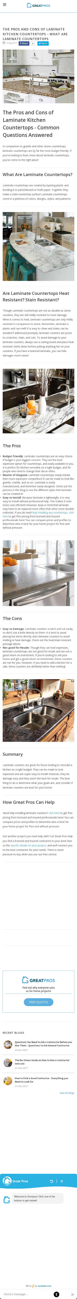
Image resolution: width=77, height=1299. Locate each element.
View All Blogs (67, 1092)
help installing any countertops (50, 512)
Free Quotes (38, 1002)
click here (54, 813)
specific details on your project (28, 845)
